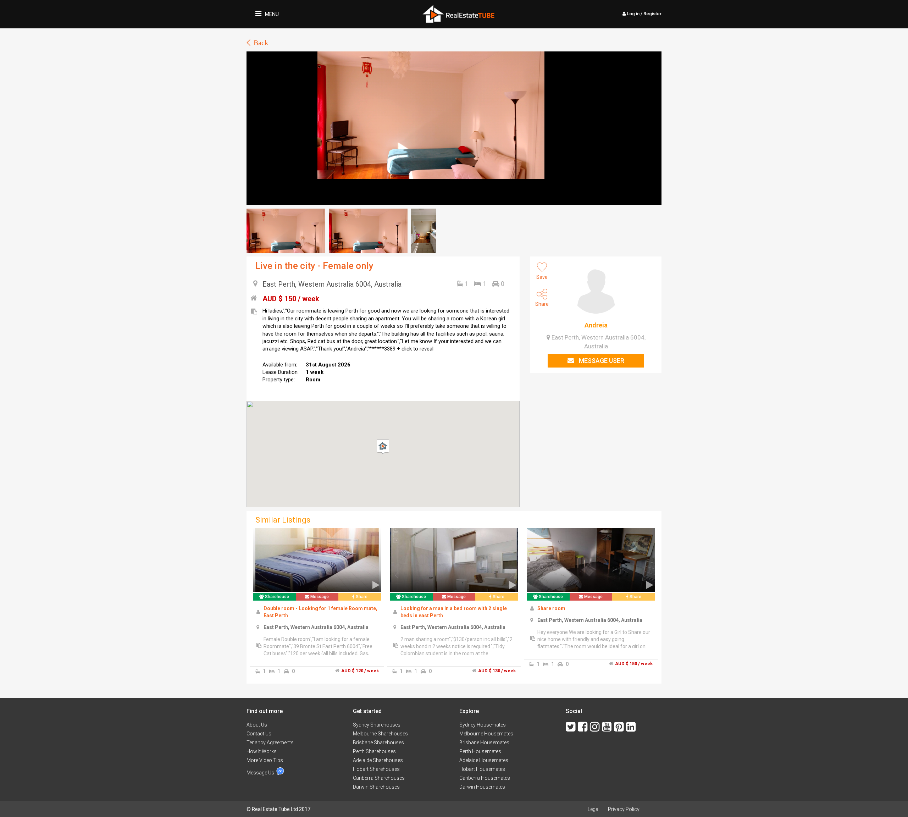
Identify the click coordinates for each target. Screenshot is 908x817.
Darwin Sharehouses (376, 787)
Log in (643, 13)
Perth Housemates (480, 751)
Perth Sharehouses (374, 751)
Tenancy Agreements (270, 742)
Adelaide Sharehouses (378, 760)
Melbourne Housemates (486, 733)
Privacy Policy (624, 809)
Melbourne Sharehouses (380, 733)
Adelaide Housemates (483, 760)
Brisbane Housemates (484, 742)
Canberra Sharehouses (379, 778)
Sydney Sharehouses (376, 725)
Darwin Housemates (482, 787)
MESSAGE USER (600, 360)
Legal (593, 809)
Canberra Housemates (484, 778)
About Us (257, 725)
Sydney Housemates (482, 725)
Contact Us (259, 733)
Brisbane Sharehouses (378, 742)
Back (261, 42)
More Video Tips (265, 760)
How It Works (262, 751)
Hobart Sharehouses (376, 769)
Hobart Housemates (482, 769)
